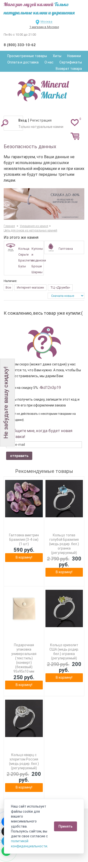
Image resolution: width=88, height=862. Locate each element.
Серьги (23, 254)
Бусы (22, 266)
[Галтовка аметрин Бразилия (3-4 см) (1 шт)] (24, 499)
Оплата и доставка (23, 62)
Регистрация (41, 120)
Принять (65, 826)
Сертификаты (70, 62)
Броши (37, 266)
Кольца (23, 248)
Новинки (74, 56)
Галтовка (66, 248)
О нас (49, 62)
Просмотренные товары (27, 56)
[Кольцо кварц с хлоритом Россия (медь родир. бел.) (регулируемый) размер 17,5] (24, 718)
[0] (75, 122)
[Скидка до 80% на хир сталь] (44, 204)
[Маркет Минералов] (44, 89)
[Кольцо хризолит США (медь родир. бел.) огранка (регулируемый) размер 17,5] (64, 608)
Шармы (37, 272)
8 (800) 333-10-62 (20, 45)
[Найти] (4, 122)
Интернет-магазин (30, 287)
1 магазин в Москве (44, 27)
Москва (46, 21)
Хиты (57, 56)
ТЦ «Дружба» (60, 287)
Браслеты (25, 260)
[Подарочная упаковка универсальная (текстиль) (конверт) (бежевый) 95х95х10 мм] (24, 608)
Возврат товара (69, 69)
